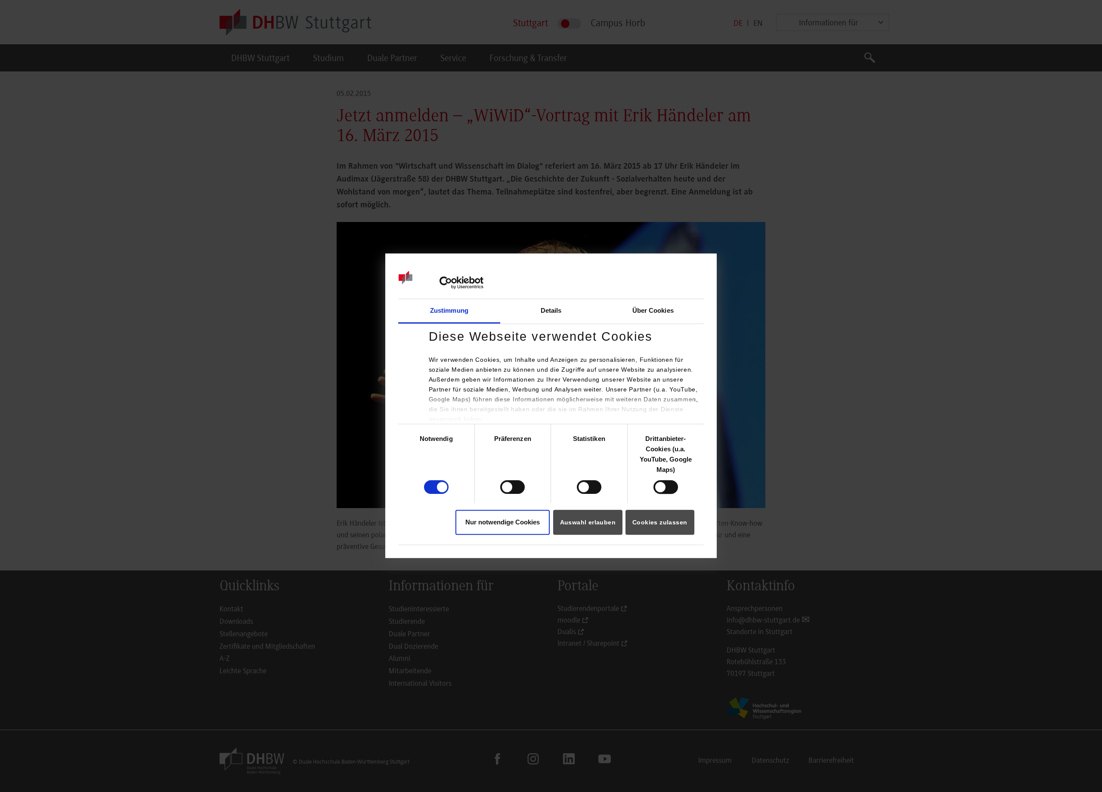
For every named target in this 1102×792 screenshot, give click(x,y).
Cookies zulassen (659, 522)
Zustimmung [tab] (449, 310)
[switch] (512, 487)
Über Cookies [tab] (653, 310)
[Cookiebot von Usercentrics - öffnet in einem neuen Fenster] (445, 282)
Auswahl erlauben (588, 522)
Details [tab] (551, 310)
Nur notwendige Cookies (502, 522)
